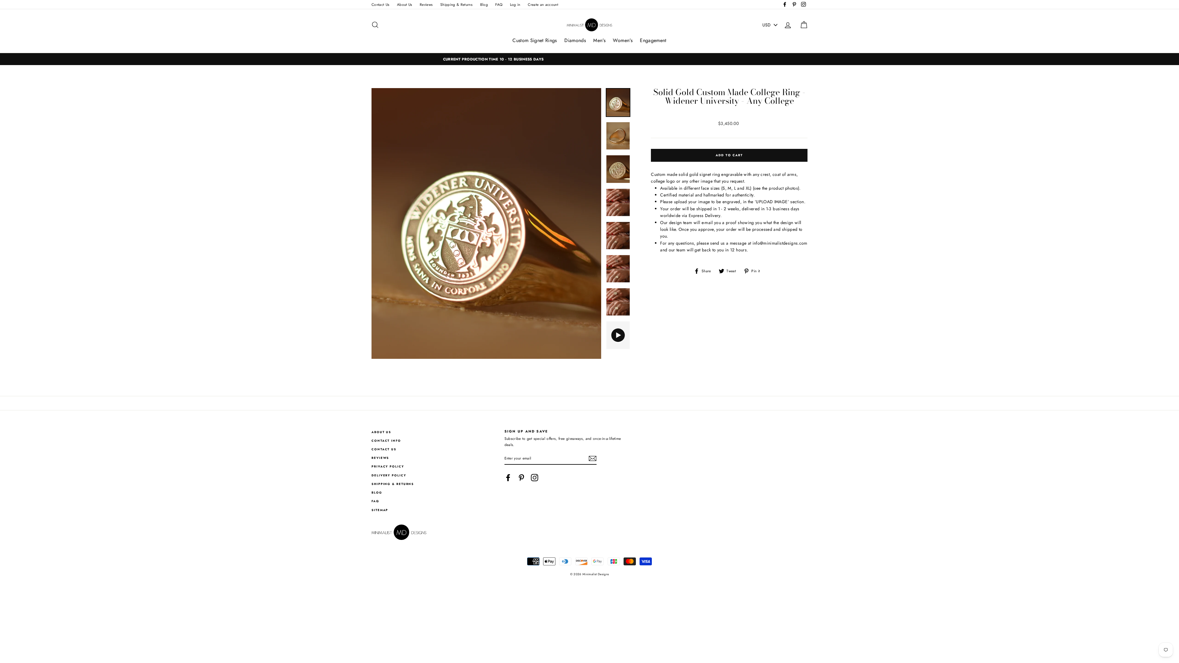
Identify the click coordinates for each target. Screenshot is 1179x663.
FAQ (498, 4)
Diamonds (575, 40)
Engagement (653, 40)
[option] (589, 59)
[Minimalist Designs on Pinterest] (521, 477)
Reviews (426, 4)
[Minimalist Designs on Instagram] (534, 477)
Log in (515, 4)
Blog (484, 4)
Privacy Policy (388, 466)
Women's (622, 40)
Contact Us (381, 4)
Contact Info (386, 441)
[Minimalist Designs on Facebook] (508, 477)
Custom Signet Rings (534, 40)
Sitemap (380, 510)
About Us (404, 4)
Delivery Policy (389, 475)
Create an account (543, 4)
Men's (599, 40)
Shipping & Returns (456, 4)
